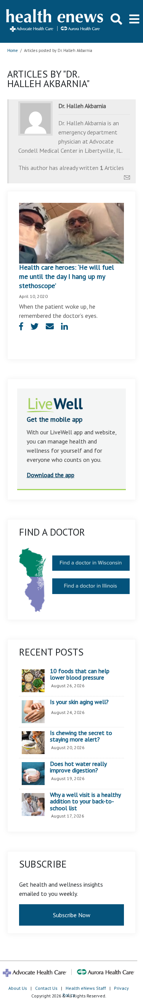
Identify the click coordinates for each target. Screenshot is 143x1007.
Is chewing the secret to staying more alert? (81, 736)
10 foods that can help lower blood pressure (79, 674)
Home (12, 50)
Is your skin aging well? (79, 702)
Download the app (50, 475)
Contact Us (46, 988)
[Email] (127, 175)
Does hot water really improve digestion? (78, 767)
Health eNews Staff (86, 988)
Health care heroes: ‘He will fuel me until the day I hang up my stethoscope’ (66, 276)
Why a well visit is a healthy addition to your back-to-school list (85, 802)
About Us (17, 988)
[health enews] (55, 21)
